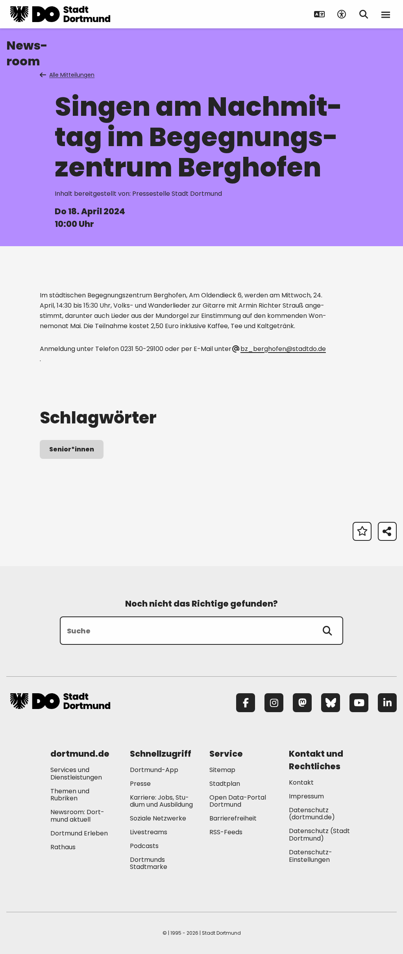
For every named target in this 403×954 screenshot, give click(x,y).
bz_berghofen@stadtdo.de (283, 348)
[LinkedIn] (387, 702)
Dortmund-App (154, 769)
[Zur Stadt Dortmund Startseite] (60, 14)
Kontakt (301, 782)
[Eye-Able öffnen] (341, 14)
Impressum (306, 796)
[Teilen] (387, 531)
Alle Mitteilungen (71, 75)
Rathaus (63, 847)
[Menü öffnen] (385, 14)
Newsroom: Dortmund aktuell (77, 815)
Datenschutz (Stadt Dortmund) (319, 834)
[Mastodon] (302, 702)
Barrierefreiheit (233, 818)
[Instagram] (273, 702)
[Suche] (327, 630)
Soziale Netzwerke (158, 818)
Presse (140, 783)
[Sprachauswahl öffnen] (319, 14)
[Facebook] (245, 702)
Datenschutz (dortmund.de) (312, 814)
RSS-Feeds (225, 832)
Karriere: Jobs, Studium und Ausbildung (161, 801)
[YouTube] (358, 702)
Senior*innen (71, 449)
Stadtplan (224, 783)
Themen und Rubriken (69, 795)
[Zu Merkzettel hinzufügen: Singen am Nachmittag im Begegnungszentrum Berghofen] (362, 531)
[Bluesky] (330, 702)
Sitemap (222, 769)
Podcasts (144, 845)
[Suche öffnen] (363, 14)
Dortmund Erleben (79, 833)
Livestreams (148, 832)
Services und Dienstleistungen (76, 773)
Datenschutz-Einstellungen (310, 856)
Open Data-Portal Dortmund (237, 801)
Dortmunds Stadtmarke (148, 863)
